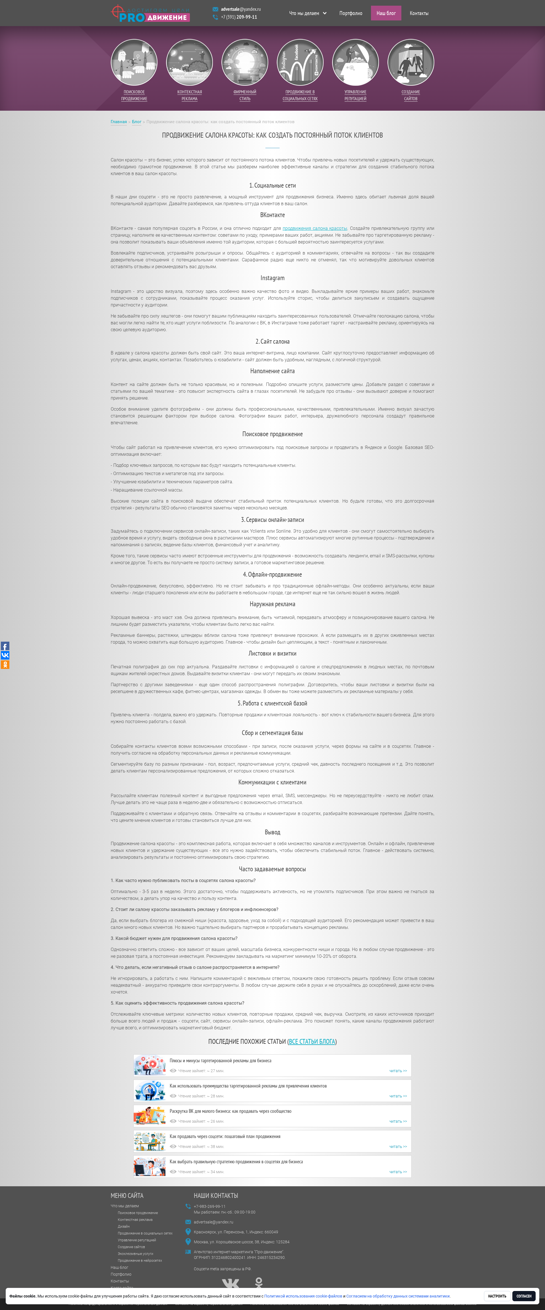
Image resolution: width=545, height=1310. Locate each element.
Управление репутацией (137, 1240)
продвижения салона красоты (315, 228)
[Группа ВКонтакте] (230, 1284)
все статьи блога (312, 1041)
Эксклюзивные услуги (135, 1254)
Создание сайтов (131, 1247)
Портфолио (350, 13)
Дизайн (124, 1227)
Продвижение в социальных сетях (145, 1233)
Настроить (497, 1296)
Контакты (419, 13)
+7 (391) (239, 17)
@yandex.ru (241, 9)
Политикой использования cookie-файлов (303, 1296)
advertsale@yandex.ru (213, 1222)
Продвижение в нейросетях (140, 1261)
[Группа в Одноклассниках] (259, 1284)
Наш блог (386, 13)
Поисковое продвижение (138, 1213)
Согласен (524, 1296)
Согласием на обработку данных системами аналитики (398, 1296)
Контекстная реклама (135, 1220)
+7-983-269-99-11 (210, 1206)
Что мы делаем (304, 13)
